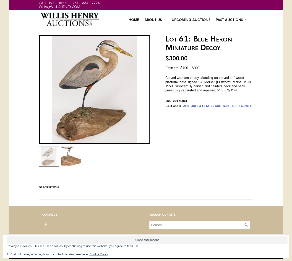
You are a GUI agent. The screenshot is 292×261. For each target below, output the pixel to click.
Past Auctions (229, 20)
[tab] (71, 187)
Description (49, 187)
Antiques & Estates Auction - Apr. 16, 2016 (217, 106)
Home (134, 20)
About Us (153, 20)
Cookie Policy (98, 254)
